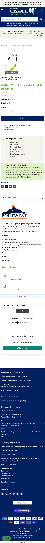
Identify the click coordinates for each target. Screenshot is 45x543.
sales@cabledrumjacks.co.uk (23, 25)
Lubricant (13, 149)
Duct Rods (4, 471)
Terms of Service (24, 531)
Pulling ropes (14, 144)
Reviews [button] (15, 318)
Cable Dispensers (7, 476)
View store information (10, 130)
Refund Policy (34, 529)
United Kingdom (21, 503)
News (33, 531)
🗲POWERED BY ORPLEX (22, 537)
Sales (19, 33)
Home (3, 45)
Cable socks (14, 142)
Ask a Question (22, 311)
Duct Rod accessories (18, 154)
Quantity (3, 107)
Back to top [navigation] (22, 296)
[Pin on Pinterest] (14, 186)
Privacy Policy (23, 529)
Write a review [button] (22, 348)
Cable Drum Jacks (7, 469)
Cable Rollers (5, 478)
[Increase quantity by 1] (19, 111)
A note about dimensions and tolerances (11, 78)
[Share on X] (6, 186)
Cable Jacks (14, 152)
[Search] (41, 19)
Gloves (12, 156)
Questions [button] (26, 318)
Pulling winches (15, 147)
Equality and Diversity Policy (22, 533)
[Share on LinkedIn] (10, 186)
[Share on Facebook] (2, 186)
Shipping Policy (12, 531)
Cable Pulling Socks (7, 473)
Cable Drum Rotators (8, 482)
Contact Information (10, 529)
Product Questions (15, 306)
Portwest (6, 92)
